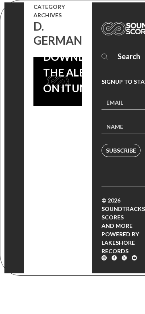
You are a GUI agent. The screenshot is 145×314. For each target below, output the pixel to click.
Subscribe (121, 150)
